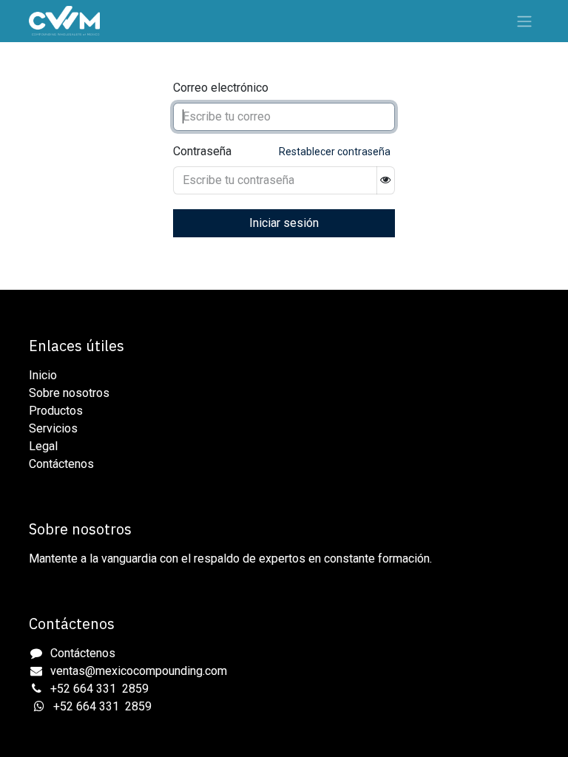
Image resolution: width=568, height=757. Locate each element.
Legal (43, 446)
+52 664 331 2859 (99, 689)
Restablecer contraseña (334, 151)
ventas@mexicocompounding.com (138, 671)
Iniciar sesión (284, 223)
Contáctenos (61, 464)
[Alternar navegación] (524, 21)
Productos (56, 411)
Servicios (53, 428)
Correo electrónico (220, 88)
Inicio (43, 375)
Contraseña (202, 151)
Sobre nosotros (69, 393)
